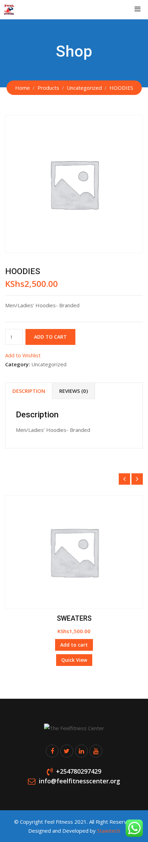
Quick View (74, 660)
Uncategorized (48, 364)
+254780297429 (78, 771)
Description (28, 390)
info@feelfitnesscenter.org (79, 781)
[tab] (29, 391)
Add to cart (50, 336)
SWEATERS (74, 618)
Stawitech (108, 830)
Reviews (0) (73, 390)
